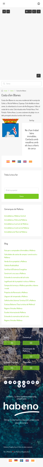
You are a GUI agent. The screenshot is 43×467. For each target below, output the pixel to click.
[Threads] (37, 382)
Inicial (5, 91)
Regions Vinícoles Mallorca (13, 308)
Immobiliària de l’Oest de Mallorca (15, 232)
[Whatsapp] (5, 382)
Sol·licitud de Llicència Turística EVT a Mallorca (20, 300)
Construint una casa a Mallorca (15, 273)
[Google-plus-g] (19, 382)
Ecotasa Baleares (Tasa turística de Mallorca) (19, 304)
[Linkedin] (33, 382)
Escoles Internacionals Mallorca (15, 312)
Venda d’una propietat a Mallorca (15, 261)
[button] (12, 343)
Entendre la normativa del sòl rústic (16, 277)
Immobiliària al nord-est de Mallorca (16, 228)
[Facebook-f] (10, 382)
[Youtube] (23, 385)
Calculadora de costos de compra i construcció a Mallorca (20, 256)
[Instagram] (23, 382)
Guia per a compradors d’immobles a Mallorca (19, 250)
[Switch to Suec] (19, 162)
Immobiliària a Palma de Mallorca (15, 220)
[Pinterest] (19, 385)
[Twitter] (14, 382)
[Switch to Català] (30, 162)
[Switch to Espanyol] (8, 162)
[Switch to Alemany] (13, 162)
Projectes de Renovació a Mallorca (16, 292)
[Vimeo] (28, 382)
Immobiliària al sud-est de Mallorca (16, 224)
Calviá (11, 91)
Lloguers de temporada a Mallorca (16, 296)
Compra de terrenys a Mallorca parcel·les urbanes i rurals (21, 287)
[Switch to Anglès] (25, 162)
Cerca (22, 196)
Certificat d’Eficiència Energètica (15, 269)
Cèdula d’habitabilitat (11, 265)
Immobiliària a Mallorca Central (15, 216)
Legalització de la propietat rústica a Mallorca (19, 281)
